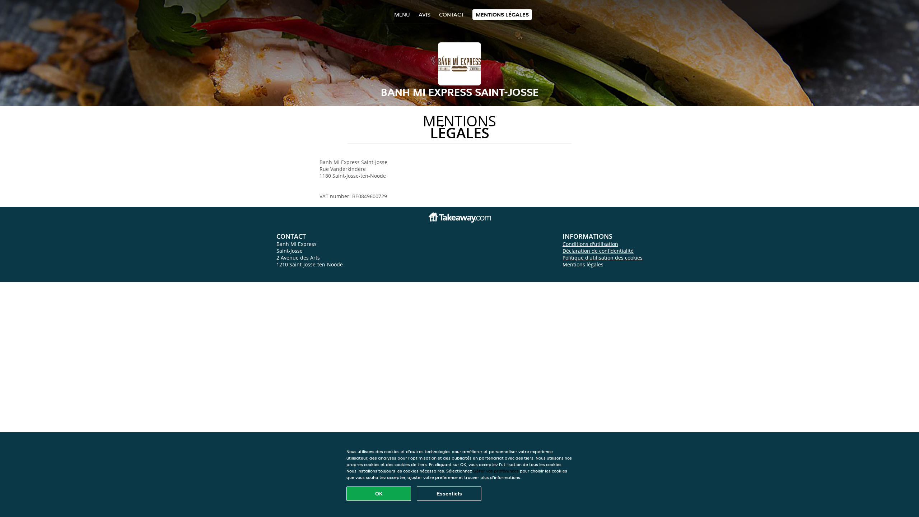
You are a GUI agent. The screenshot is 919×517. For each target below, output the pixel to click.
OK (379, 494)
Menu (402, 14)
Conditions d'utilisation (590, 244)
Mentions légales (502, 14)
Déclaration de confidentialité (598, 250)
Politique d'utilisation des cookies (603, 257)
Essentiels (449, 494)
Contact (451, 14)
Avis (424, 14)
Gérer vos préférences (496, 471)
